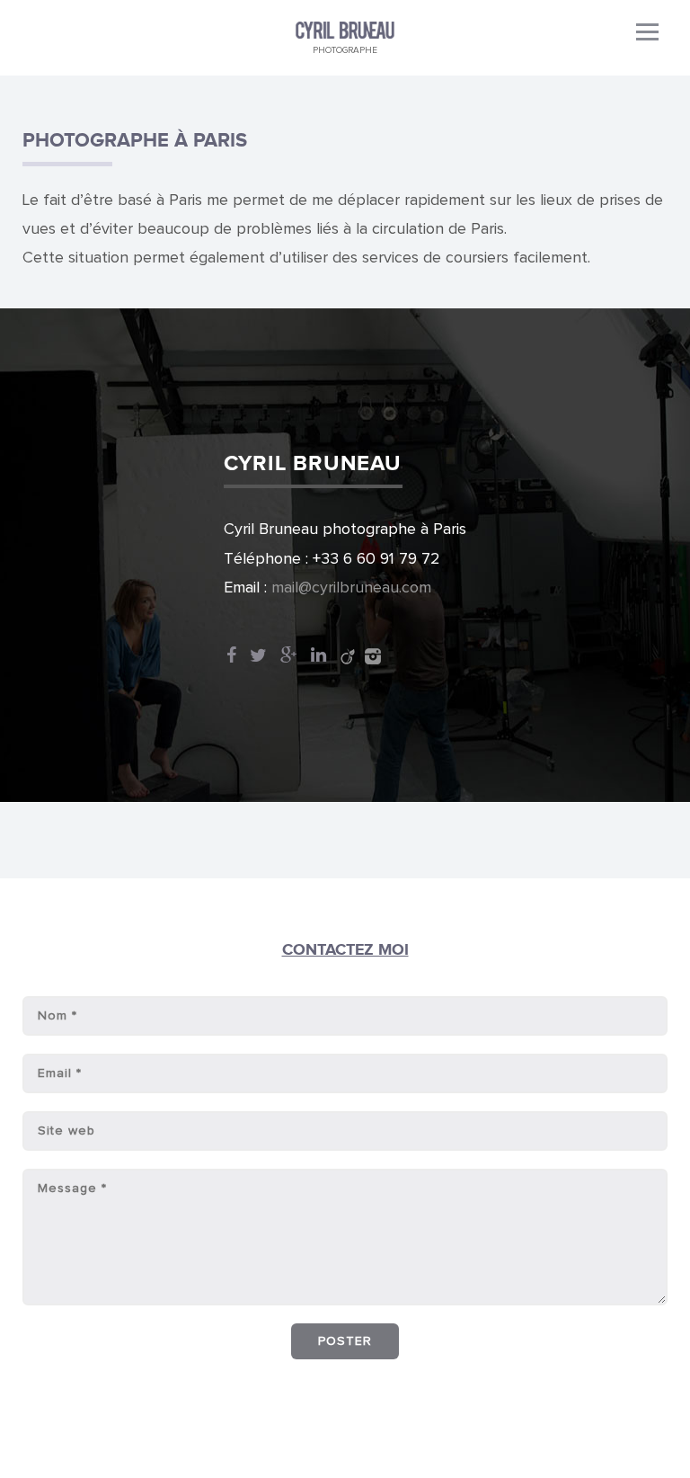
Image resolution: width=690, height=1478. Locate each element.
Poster (345, 1341)
